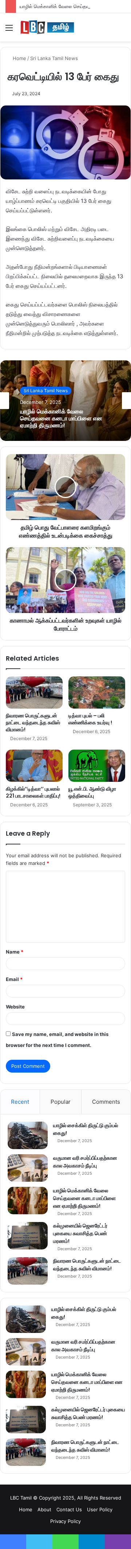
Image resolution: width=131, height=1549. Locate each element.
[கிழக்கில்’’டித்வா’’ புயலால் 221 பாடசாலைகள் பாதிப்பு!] (34, 766)
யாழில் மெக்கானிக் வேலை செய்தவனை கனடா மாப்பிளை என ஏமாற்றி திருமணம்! (61, 418)
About (44, 1509)
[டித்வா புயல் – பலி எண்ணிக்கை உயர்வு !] (96, 692)
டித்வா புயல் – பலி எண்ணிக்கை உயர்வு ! (90, 719)
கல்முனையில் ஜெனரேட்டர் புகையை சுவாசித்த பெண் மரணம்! (80, 1233)
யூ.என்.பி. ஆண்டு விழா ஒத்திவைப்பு (92, 792)
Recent (20, 1101)
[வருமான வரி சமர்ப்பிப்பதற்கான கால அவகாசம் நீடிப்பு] (28, 1168)
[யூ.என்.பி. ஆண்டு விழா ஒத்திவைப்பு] (96, 766)
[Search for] (122, 30)
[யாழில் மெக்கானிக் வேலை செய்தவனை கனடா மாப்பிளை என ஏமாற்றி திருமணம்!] (28, 1200)
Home (18, 58)
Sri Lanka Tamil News (54, 58)
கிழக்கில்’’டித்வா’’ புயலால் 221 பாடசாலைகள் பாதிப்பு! (33, 792)
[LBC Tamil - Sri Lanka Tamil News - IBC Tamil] (47, 27)
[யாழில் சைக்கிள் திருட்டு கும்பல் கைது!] (28, 1135)
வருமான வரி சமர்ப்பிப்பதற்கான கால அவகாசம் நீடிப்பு (85, 1161)
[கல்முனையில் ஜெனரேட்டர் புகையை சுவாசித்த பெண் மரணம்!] (28, 1235)
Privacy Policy (65, 1521)
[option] (65, 400)
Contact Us (69, 1509)
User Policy (99, 1509)
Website (15, 1007)
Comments (106, 1101)
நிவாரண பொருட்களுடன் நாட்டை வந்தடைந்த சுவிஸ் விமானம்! (33, 722)
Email (14, 979)
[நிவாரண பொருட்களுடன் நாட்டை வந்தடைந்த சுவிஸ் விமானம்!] (34, 692)
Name (14, 952)
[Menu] (9, 30)
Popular (61, 1101)
